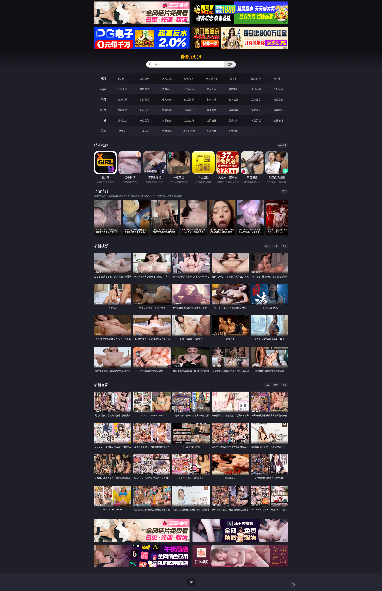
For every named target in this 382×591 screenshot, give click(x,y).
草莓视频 (167, 131)
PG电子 (122, 78)
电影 (103, 100)
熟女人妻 (211, 89)
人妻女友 (167, 120)
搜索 (229, 64)
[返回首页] (293, 584)
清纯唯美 (233, 110)
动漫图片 (189, 110)
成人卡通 (167, 99)
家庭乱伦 (144, 120)
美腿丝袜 (211, 110)
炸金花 (233, 78)
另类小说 (233, 120)
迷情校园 (211, 120)
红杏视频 (211, 131)
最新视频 (101, 245)
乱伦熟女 (256, 99)
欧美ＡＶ (167, 89)
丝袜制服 (233, 89)
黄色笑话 (256, 120)
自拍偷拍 (144, 89)
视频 (103, 89)
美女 (267, 246)
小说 (103, 120)
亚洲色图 (144, 110)
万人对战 (167, 78)
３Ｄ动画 (189, 89)
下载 (284, 191)
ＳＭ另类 (278, 89)
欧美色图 (167, 110)
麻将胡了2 (211, 78)
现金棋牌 (256, 78)
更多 (284, 246)
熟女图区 (256, 110)
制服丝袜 (211, 99)
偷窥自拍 (122, 110)
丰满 (267, 384)
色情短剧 (233, 131)
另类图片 (278, 110)
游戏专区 (189, 78)
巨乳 (276, 246)
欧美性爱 (189, 99)
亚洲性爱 (122, 99)
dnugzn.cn (191, 57)
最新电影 (101, 384)
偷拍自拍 (144, 99)
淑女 (276, 384)
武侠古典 (189, 120)
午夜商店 (144, 131)
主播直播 (256, 89)
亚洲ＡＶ (122, 89)
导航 (103, 131)
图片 (103, 110)
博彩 (103, 79)
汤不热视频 (189, 131)
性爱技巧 (278, 120)
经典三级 (233, 99)
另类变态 (278, 99)
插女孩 (122, 131)
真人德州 (144, 78)
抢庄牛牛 (278, 78)
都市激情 (122, 120)
